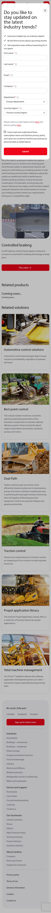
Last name (9, 64)
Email (7, 75)
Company (9, 86)
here (37, 121)
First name (9, 53)
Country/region (11, 108)
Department (10, 97)
